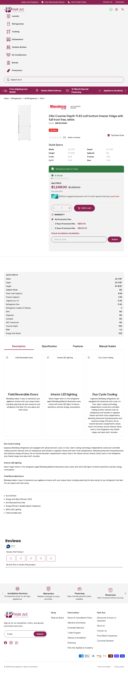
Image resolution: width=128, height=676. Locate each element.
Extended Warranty (76, 627)
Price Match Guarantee (107, 635)
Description (19, 346)
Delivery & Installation (77, 637)
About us (101, 625)
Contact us (102, 630)
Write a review (74, 137)
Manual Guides (107, 346)
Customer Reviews (105, 640)
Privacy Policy (119, 667)
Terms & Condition (104, 667)
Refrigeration (16, 98)
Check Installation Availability (65, 233)
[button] (122, 9)
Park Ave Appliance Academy (80, 647)
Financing (72, 642)
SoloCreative (33, 667)
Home (6, 98)
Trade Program (74, 632)
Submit (40, 634)
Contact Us (107, 2)
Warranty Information (77, 622)
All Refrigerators (30, 98)
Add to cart (86, 208)
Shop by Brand (57, 617)
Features (78, 346)
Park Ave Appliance (16, 667)
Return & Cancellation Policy (80, 617)
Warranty (59, 215)
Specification (49, 346)
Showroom (120, 2)
